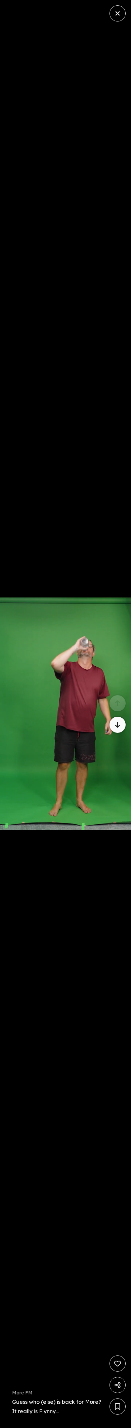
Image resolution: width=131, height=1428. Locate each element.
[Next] (118, 725)
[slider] (121, 1421)
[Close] (118, 13)
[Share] (118, 1385)
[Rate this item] (118, 1363)
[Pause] (65, 714)
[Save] (118, 1406)
